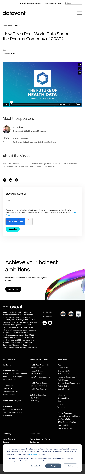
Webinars (60, 407)
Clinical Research (63, 380)
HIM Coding (34, 398)
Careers (6, 442)
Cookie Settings (36, 466)
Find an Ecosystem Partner (40, 439)
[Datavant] (14, 13)
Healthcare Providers (11, 371)
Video (17, 26)
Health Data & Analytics (12, 401)
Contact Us (34, 442)
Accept (53, 466)
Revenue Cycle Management (14, 377)
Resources (7, 26)
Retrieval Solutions (37, 374)
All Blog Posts (62, 368)
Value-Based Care (9, 380)
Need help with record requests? (30, 3)
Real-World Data (63, 371)
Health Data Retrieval (38, 389)
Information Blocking (65, 428)
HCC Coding (34, 401)
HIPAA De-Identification (66, 422)
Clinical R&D (7, 389)
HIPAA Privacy (63, 374)
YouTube (50, 323)
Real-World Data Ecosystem (40, 377)
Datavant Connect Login (52, 3)
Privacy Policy (33, 454)
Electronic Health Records (67, 377)
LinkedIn (44, 323)
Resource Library (63, 398)
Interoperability (63, 425)
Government (7, 406)
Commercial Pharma (10, 392)
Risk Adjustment (63, 389)
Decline (70, 466)
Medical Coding (63, 386)
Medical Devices (9, 395)
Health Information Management (15, 374)
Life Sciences (8, 386)
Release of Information (38, 386)
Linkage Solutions (36, 368)
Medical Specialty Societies (13, 409)
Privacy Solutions (36, 371)
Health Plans (7, 365)
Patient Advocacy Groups (12, 412)
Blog (59, 401)
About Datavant (9, 439)
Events (60, 404)
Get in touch (47, 317)
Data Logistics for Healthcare (68, 416)
